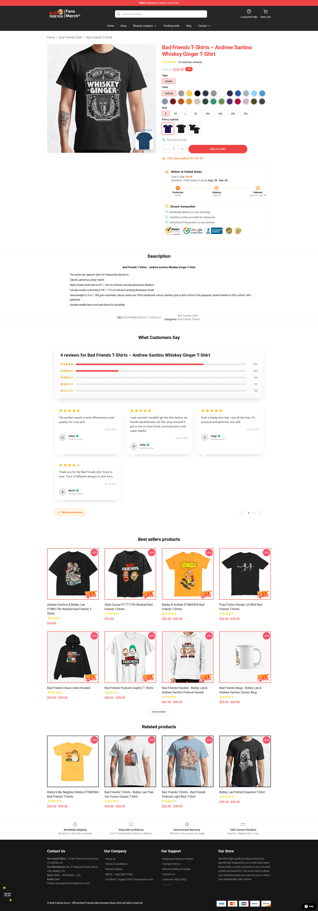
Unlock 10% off (7, 895)
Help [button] (311, 906)
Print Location (170, 119)
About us (110, 858)
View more (159, 712)
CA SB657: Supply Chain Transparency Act (129, 879)
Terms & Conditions (116, 863)
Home (51, 37)
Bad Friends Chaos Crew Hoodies (68, 688)
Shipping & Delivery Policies (177, 858)
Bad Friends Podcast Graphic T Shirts (129, 688)
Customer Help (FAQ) (174, 879)
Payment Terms (171, 863)
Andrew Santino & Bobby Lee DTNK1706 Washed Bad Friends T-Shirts (69, 609)
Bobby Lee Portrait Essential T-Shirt (242, 792)
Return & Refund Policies (176, 869)
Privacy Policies (114, 869)
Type (165, 75)
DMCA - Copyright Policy (119, 874)
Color (165, 87)
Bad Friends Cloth (70, 37)
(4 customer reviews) (190, 62)
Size (164, 107)
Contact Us (168, 874)
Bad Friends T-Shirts (99, 37)
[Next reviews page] (260, 513)
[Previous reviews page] (242, 513)
